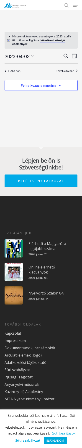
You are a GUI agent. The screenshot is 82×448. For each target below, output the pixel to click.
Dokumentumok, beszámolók (30, 347)
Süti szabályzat (17, 369)
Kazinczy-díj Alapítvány (24, 391)
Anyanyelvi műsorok (22, 384)
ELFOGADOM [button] (55, 440)
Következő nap (65, 71)
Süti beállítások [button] (63, 433)
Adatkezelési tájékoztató (25, 362)
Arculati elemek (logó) (23, 355)
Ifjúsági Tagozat (19, 377)
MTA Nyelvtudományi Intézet (29, 398)
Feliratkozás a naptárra (38, 85)
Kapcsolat (13, 333)
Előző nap (14, 71)
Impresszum (15, 340)
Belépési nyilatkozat (41, 181)
